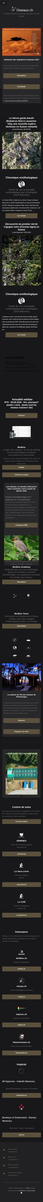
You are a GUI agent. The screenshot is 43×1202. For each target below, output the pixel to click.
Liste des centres (22, 821)
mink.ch (21, 1135)
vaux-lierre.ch (21, 884)
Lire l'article (21, 216)
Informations (21, 75)
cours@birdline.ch (13, 1167)
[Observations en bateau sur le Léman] (28, 643)
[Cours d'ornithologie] (28, 598)
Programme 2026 (21, 525)
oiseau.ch (21, 997)
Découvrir (21, 720)
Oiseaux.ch (24, 9)
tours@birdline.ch (13, 1159)
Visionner (21, 415)
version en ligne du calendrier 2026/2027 (16, 100)
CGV (27, 1188)
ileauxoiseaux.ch (21, 1053)
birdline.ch (21, 969)
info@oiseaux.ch (13, 1175)
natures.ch (21, 1025)
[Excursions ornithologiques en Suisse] (28, 651)
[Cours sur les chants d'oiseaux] (14, 598)
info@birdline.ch (12, 1152)
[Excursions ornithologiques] (14, 643)
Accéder (21, 467)
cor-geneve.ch (21, 915)
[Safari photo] (14, 658)
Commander (21, 86)
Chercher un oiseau (21, 475)
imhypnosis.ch (21, 1095)
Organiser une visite (21, 731)
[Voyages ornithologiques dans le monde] (14, 651)
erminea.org (21, 854)
